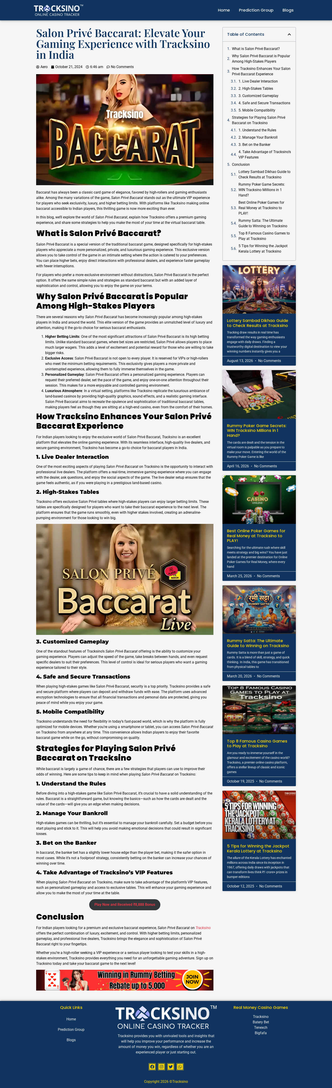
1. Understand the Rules (257, 130)
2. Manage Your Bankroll (258, 137)
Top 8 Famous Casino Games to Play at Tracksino (264, 236)
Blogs (288, 10)
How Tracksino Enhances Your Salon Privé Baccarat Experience (261, 71)
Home (224, 10)
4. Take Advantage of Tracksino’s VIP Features (264, 154)
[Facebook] (152, 1067)
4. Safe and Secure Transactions (264, 103)
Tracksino (203, 928)
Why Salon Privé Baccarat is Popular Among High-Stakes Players (261, 59)
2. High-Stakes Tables (255, 88)
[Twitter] (171, 1067)
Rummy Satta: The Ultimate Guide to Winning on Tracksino (262, 223)
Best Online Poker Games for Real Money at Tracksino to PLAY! (261, 207)
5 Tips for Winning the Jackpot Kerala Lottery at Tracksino (263, 248)
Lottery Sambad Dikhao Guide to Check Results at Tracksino (264, 174)
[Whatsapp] (180, 1067)
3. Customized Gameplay (258, 96)
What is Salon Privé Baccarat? (256, 49)
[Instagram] (161, 1067)
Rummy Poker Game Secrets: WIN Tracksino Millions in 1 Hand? (261, 189)
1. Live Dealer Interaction (258, 81)
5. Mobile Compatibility (256, 110)
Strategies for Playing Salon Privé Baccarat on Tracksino (258, 120)
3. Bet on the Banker (254, 144)
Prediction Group (256, 10)
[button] (289, 34)
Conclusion (241, 164)
